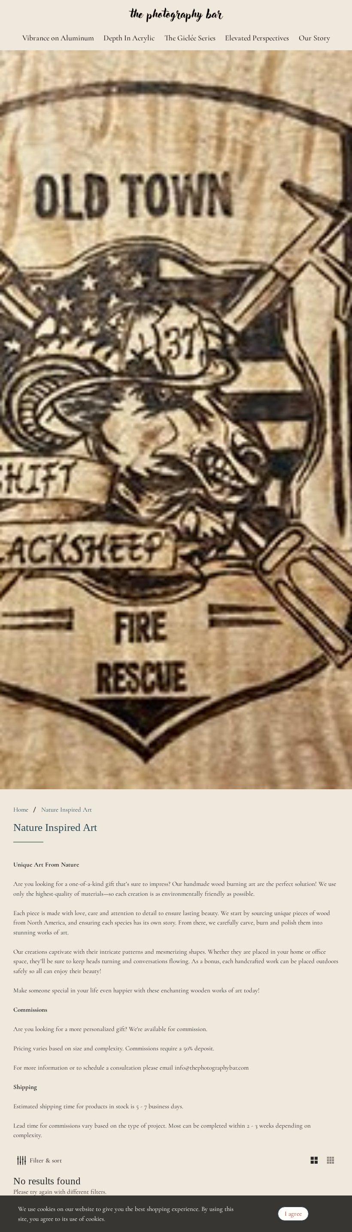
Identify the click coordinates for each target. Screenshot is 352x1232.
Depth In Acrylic (129, 38)
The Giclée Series (189, 38)
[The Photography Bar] (176, 15)
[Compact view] (330, 1160)
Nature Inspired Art (66, 809)
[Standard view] (314, 1160)
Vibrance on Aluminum (58, 38)
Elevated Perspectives (257, 38)
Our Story (314, 38)
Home (20, 809)
